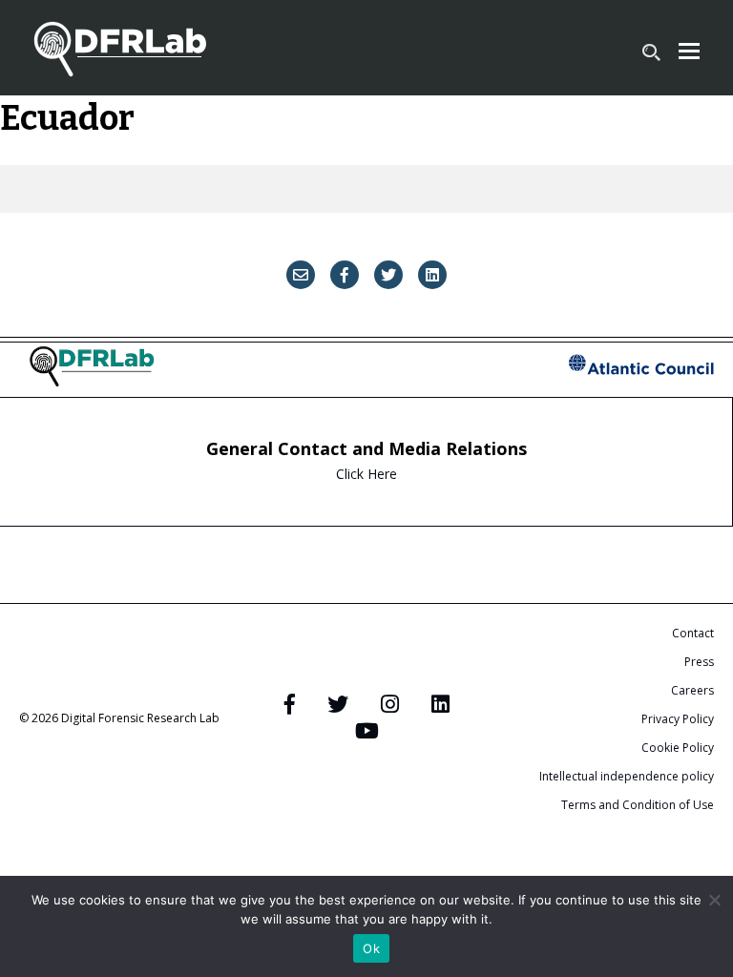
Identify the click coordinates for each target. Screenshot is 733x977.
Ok (371, 948)
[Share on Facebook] (344, 274)
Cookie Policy (677, 747)
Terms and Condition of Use (637, 805)
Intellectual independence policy (626, 776)
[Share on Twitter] (388, 274)
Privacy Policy (677, 719)
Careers (692, 690)
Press (699, 662)
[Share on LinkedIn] (432, 274)
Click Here (366, 474)
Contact (693, 633)
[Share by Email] (300, 274)
